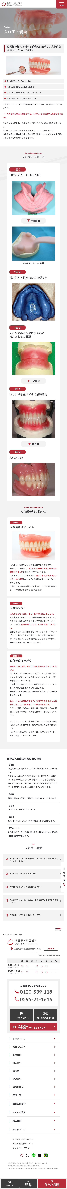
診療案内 (17, 1054)
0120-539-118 (36, 992)
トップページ (19, 1039)
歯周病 (16, 1070)
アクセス (50, 948)
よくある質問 (19, 1112)
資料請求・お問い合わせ (23, 1139)
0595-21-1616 (36, 999)
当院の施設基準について (23, 1143)
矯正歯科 (17, 1063)
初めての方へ (19, 1046)
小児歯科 (17, 1078)
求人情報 (17, 1120)
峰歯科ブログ (19, 1129)
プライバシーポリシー (22, 1147)
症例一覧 (17, 1094)
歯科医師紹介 (19, 1103)
